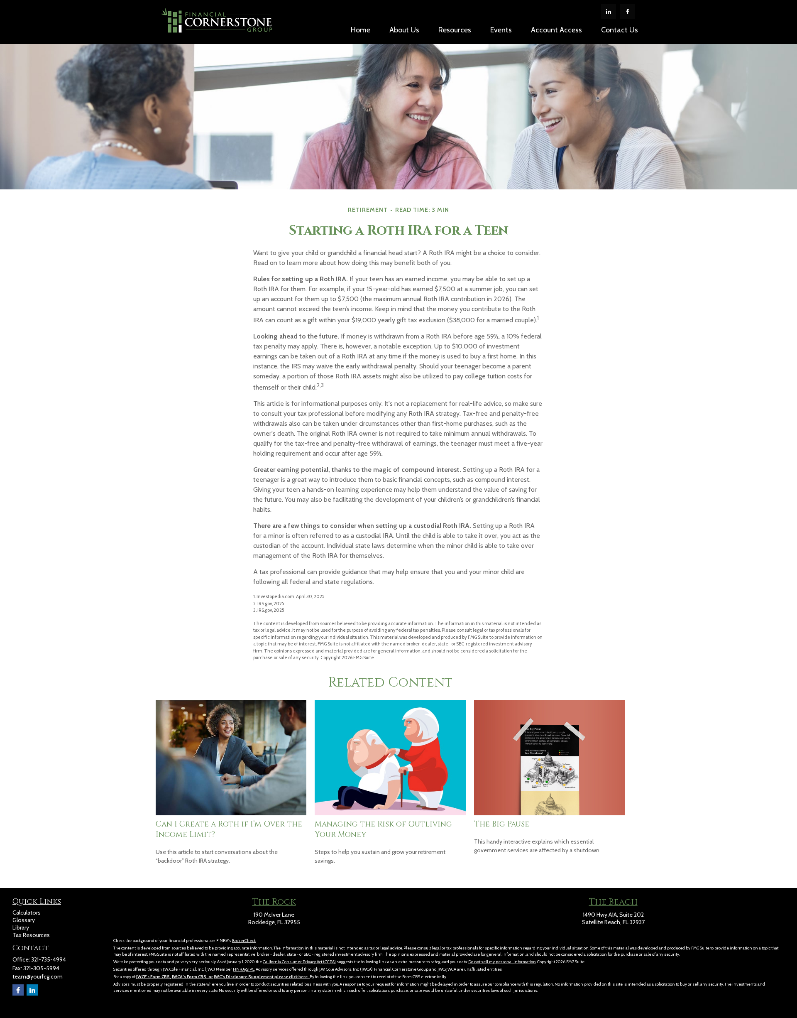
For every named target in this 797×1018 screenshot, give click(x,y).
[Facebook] (627, 11)
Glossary (23, 920)
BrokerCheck (244, 940)
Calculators (26, 912)
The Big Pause (501, 824)
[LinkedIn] (608, 11)
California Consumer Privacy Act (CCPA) (299, 961)
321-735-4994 (48, 959)
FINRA (239, 969)
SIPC (250, 969)
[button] (360, 29)
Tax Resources (31, 935)
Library (20, 927)
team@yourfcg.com (37, 976)
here (303, 976)
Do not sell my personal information (502, 961)
